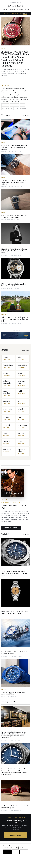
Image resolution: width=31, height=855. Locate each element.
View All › (26, 115)
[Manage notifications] (27, 629)
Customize (15, 851)
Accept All (7, 851)
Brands (12, 9)
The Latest (4, 9)
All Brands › (26, 350)
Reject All (24, 851)
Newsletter (13, 2)
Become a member (15, 835)
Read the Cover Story (11, 527)
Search (19, 2)
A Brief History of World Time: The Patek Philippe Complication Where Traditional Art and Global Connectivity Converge (15, 58)
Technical (20, 9)
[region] (15, 854)
